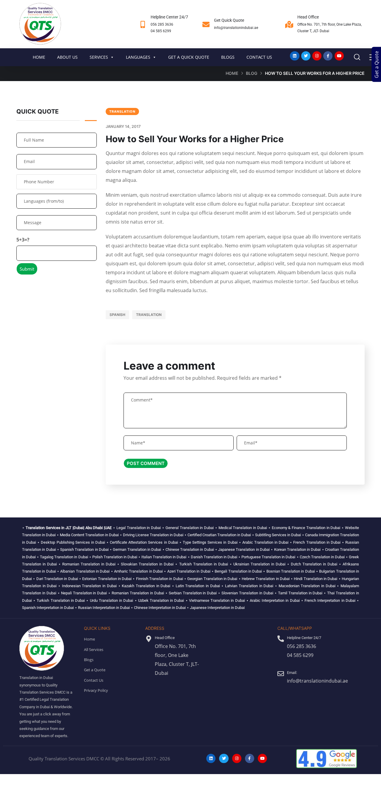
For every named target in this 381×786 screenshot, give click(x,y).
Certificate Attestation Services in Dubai (144, 542)
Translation (122, 111)
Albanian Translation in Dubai (85, 571)
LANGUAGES (138, 57)
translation (149, 314)
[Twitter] (305, 56)
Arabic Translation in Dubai (265, 542)
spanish (117, 314)
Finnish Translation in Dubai (159, 578)
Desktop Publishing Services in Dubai (73, 542)
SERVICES (99, 57)
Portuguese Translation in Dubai (268, 557)
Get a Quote (376, 64)
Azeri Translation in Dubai (188, 571)
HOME (39, 57)
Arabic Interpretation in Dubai (275, 600)
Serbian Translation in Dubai (193, 593)
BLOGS (228, 57)
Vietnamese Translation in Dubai (217, 600)
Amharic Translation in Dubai (138, 571)
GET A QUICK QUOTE (188, 57)
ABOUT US (67, 57)
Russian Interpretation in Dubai (104, 607)
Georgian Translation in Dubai (212, 578)
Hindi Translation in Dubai (315, 578)
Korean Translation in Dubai (297, 549)
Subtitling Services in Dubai (278, 535)
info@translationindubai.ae (236, 28)
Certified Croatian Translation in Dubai (219, 535)
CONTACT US (259, 57)
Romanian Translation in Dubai (88, 564)
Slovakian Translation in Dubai (147, 564)
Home (232, 73)
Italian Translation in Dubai (163, 557)
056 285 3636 (162, 24)
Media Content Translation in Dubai (89, 535)
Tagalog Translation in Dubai (64, 557)
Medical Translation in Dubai (242, 527)
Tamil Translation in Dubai (300, 593)
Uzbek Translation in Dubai (161, 600)
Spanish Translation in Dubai (84, 549)
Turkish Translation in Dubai (203, 564)
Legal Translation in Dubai (138, 527)
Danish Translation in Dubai (214, 557)
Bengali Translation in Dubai (238, 571)
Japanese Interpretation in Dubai (217, 607)
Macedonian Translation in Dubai (307, 586)
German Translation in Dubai (137, 549)
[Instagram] (316, 56)
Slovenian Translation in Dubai (247, 593)
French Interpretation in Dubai (330, 600)
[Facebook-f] (327, 56)
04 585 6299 (161, 31)
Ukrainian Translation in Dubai (259, 564)
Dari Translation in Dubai (57, 578)
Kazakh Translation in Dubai (146, 586)
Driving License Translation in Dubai (153, 535)
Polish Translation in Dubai (114, 557)
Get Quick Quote (229, 20)
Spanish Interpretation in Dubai (48, 607)
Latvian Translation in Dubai (249, 586)
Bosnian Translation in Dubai (290, 571)
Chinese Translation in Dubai (189, 549)
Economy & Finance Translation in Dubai (306, 527)
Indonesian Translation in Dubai (89, 586)
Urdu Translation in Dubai (111, 600)
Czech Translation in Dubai (322, 557)
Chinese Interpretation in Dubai (160, 607)
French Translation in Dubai (316, 542)
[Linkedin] (294, 56)
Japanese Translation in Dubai (244, 549)
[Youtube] (339, 56)
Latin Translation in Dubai (198, 586)
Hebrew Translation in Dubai (266, 578)
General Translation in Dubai (189, 527)
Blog (251, 73)
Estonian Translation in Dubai (107, 578)
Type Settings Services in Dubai (210, 542)
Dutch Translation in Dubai (314, 564)
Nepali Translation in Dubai (84, 593)
